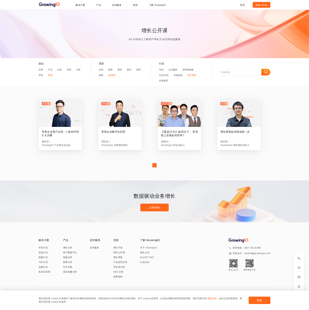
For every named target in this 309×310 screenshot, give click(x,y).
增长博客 (118, 257)
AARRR (111, 75)
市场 (69, 69)
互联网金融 (187, 69)
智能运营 (67, 257)
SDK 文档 (118, 271)
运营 (59, 69)
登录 (242, 5)
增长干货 (118, 247)
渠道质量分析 (70, 271)
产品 (50, 69)
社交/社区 (164, 75)
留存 (119, 69)
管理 (50, 75)
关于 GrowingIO (148, 247)
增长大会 (144, 252)
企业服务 (172, 69)
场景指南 (118, 276)
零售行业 (43, 247)
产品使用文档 (120, 262)
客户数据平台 (70, 252)
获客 (110, 69)
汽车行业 (43, 262)
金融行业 (43, 267)
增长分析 (67, 247)
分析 (78, 69)
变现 (138, 69)
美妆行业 (43, 252)
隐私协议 (212, 298)
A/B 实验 (67, 267)
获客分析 (67, 262)
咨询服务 (117, 5)
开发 (41, 75)
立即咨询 (154, 207)
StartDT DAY (147, 257)
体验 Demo (261, 5)
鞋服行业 (43, 257)
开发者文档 (119, 267)
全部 (41, 69)
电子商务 (192, 75)
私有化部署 (44, 271)
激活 (129, 69)
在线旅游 (178, 75)
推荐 (101, 75)
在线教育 (163, 80)
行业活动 (144, 262)
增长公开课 (119, 252)
